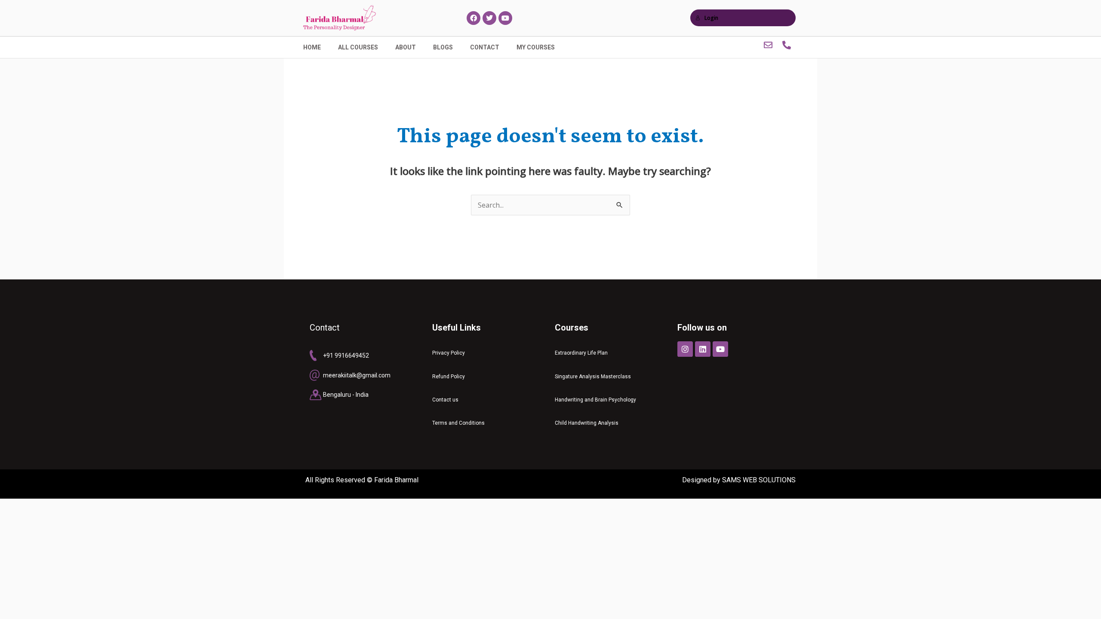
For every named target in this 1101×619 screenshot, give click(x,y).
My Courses (536, 47)
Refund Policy (448, 377)
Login (711, 17)
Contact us (445, 400)
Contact (484, 47)
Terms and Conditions (458, 423)
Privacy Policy (448, 353)
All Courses (358, 47)
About (405, 47)
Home (312, 47)
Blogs (443, 47)
